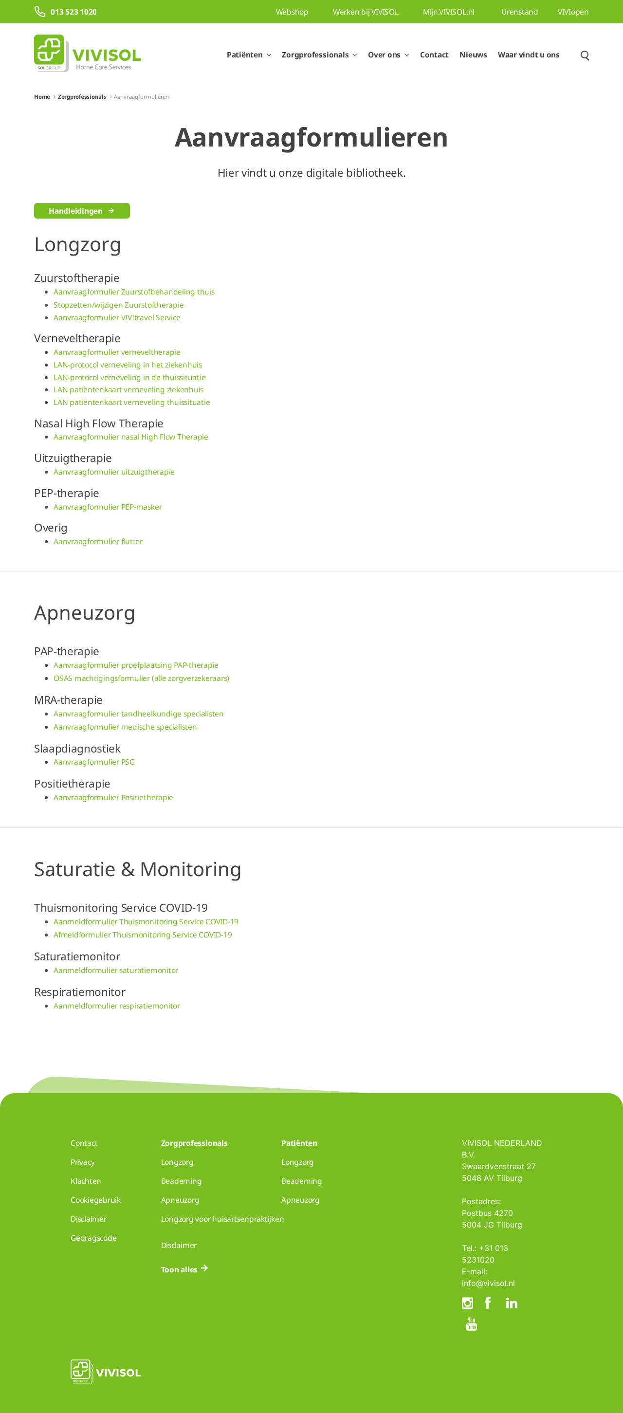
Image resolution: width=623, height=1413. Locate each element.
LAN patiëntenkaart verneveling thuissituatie (132, 402)
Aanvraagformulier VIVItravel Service (118, 317)
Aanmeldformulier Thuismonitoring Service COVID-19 (146, 921)
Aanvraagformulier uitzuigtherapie (114, 471)
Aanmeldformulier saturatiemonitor (116, 970)
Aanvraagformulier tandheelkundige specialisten (139, 713)
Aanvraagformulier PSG (94, 761)
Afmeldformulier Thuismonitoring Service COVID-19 (143, 934)
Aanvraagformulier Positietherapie (113, 797)
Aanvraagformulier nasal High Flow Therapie (131, 436)
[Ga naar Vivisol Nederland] (87, 55)
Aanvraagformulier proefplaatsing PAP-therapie (137, 665)
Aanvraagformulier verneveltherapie (117, 352)
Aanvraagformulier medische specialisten (125, 726)
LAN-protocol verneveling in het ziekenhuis (128, 364)
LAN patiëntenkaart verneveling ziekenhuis (128, 389)
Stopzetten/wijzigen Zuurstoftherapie (118, 304)
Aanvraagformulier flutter (98, 541)
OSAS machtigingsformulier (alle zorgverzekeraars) (141, 678)
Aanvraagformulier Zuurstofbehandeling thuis (134, 291)
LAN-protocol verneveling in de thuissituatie (129, 377)
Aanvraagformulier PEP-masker (108, 506)
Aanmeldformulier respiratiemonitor (117, 1005)
